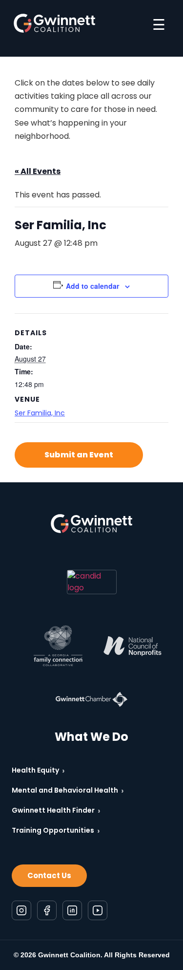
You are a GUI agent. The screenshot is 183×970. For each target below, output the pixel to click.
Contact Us (49, 875)
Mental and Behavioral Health (68, 790)
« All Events (38, 171)
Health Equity (38, 770)
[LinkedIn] (72, 910)
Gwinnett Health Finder (56, 810)
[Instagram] (21, 910)
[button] (79, 455)
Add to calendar (92, 286)
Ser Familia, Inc (40, 413)
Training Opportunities (56, 830)
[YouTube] (97, 910)
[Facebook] (47, 910)
